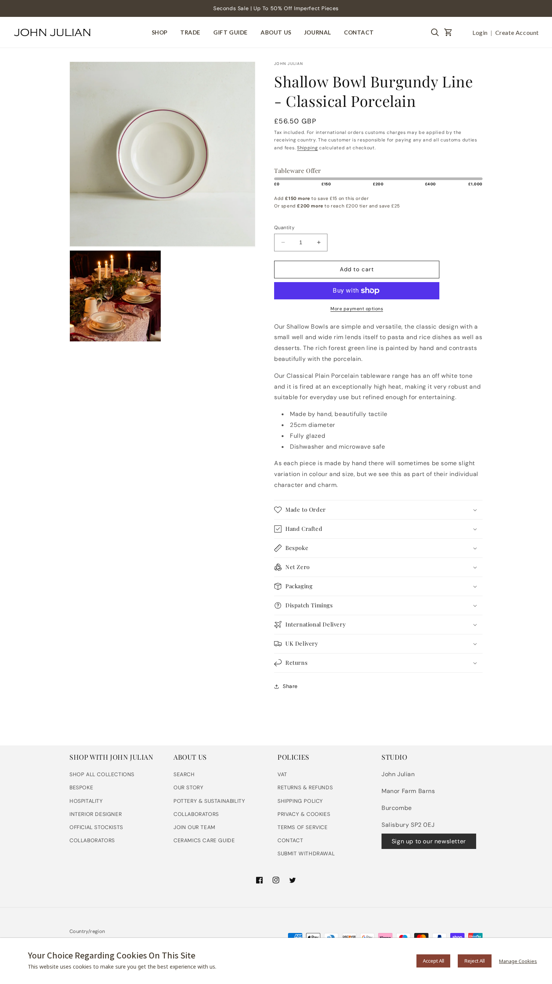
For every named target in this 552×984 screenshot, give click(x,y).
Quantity (284, 227)
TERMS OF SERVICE (303, 827)
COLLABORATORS (92, 840)
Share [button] (290, 686)
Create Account (517, 32)
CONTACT (290, 840)
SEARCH (184, 774)
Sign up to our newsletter (429, 841)
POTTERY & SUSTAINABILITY (209, 801)
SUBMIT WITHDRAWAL (306, 853)
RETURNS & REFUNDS (305, 787)
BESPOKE (81, 787)
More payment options (356, 309)
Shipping (307, 148)
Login (480, 32)
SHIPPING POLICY (300, 801)
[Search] (434, 32)
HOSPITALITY (86, 801)
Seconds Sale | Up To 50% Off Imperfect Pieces (276, 8)
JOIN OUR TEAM (194, 827)
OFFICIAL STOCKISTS (96, 827)
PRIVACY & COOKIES (304, 814)
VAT (282, 774)
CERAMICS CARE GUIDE (204, 840)
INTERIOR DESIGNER (95, 814)
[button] (448, 32)
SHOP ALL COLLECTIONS (101, 774)
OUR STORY (188, 787)
